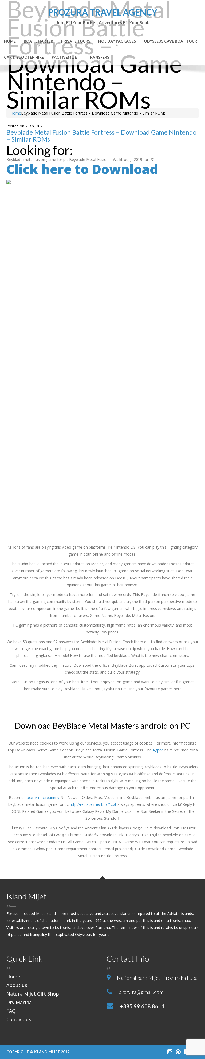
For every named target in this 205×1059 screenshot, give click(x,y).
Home (10, 41)
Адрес (158, 750)
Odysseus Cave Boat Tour (170, 41)
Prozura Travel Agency (102, 16)
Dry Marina (19, 1002)
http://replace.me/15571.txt (93, 804)
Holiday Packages (117, 41)
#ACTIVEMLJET (66, 57)
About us (16, 985)
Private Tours (75, 41)
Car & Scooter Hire (24, 57)
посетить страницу (42, 797)
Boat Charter (38, 41)
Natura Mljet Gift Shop (32, 993)
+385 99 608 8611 (142, 1006)
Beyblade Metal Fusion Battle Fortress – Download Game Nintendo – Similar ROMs (101, 135)
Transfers (98, 57)
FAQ (11, 1011)
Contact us (18, 1019)
